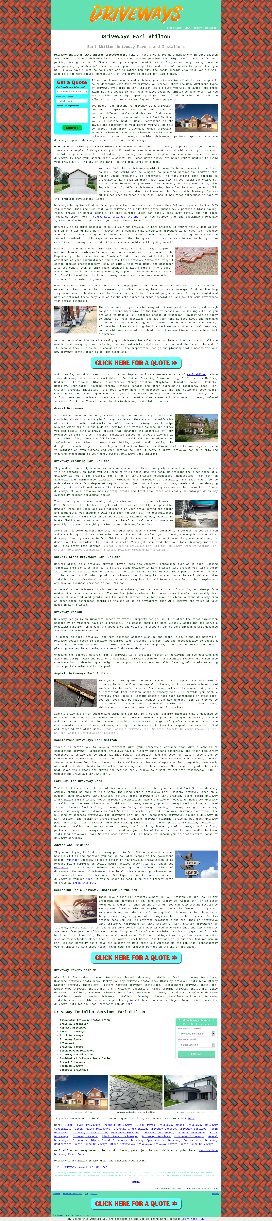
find (66, 977)
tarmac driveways (123, 136)
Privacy (215, 1194)
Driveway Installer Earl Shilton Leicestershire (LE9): (96, 54)
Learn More (189, 1219)
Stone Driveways (122, 1144)
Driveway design (66, 640)
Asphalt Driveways (118, 1125)
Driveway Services (192, 1128)
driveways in (108, 179)
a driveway (94, 58)
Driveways (80, 1140)
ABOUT (187, 28)
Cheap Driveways (188, 1125)
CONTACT (198, 28)
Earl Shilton (196, 374)
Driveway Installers (72, 1194)
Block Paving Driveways (92, 1128)
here (89, 879)
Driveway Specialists (147, 1140)
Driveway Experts (163, 1128)
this (145, 863)
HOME (169, 28)
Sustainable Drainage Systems (115, 216)
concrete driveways (136, 132)
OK (202, 1219)
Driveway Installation (130, 1128)
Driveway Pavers (85, 1136)
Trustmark (72, 860)
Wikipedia (61, 867)
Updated (94, 1194)
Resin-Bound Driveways (91, 1144)
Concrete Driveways (158, 1132)
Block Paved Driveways (82, 1125)
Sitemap (56, 1194)
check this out (84, 883)
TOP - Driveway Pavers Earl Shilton (80, 1167)
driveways (153, 792)
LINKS (178, 28)
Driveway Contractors (184, 1140)
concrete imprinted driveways (153, 811)
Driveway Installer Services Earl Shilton (99, 1012)
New (86, 1194)
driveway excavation (194, 811)
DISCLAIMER (210, 28)
